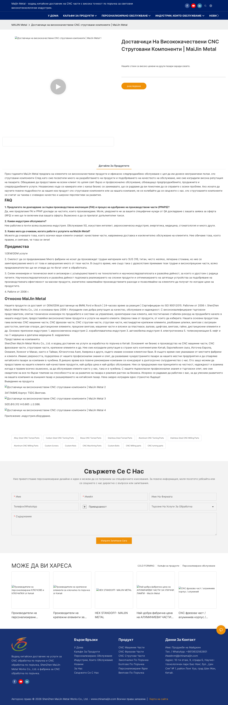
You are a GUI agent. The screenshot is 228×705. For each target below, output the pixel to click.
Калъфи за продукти (168, 565)
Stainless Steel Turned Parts (120, 438)
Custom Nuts (70, 445)
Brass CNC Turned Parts (90, 438)
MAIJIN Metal (19, 24)
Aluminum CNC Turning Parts (151, 438)
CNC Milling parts (133, 445)
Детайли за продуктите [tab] (114, 165)
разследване (134, 86)
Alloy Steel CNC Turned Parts (26, 438)
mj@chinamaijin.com (186, 655)
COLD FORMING (146, 565)
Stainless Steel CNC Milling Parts (184, 438)
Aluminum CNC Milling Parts (26, 445)
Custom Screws (51, 445)
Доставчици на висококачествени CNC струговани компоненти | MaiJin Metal (79, 24)
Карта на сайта (158, 699)
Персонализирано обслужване (198, 565)
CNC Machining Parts (92, 445)
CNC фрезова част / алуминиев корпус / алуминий (192, 615)
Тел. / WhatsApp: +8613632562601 (186, 651)
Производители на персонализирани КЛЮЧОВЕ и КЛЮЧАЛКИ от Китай (28, 615)
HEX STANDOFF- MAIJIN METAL (111, 615)
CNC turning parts (155, 445)
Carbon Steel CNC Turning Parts (60, 438)
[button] (218, 15)
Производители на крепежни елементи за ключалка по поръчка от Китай (70, 615)
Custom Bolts (113, 445)
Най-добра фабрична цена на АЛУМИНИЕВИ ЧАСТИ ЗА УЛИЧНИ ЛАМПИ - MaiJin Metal (155, 615)
